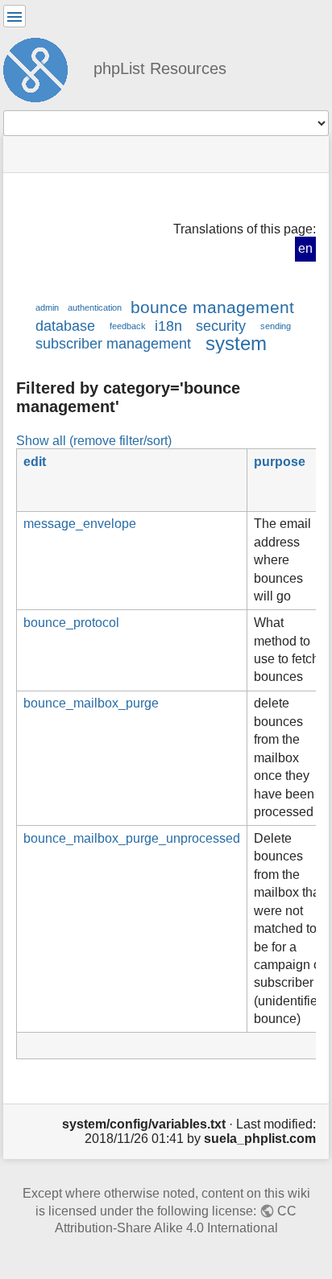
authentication (95, 307)
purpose (279, 461)
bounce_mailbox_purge (91, 703)
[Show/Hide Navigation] (14, 16)
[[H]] (42, 67)
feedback (128, 326)
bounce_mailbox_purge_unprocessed (131, 838)
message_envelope (79, 523)
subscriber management (113, 344)
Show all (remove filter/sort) (94, 440)
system (236, 343)
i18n (168, 326)
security (221, 326)
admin (47, 307)
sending (275, 326)
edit (34, 461)
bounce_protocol (71, 622)
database (65, 326)
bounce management (212, 307)
